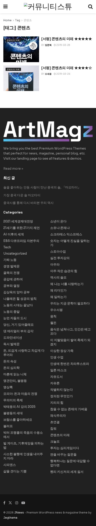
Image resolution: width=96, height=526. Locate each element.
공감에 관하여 (13, 279)
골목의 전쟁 (11, 273)
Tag (17, 20)
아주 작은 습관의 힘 (63, 271)
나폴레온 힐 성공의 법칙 (20, 299)
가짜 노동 (10, 260)
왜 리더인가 (58, 290)
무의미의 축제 (13, 400)
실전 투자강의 (60, 258)
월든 (53, 323)
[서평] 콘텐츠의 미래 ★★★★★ (66, 38)
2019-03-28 (63, 45)
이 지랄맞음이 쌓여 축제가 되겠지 (70, 342)
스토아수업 (58, 251)
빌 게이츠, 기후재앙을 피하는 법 (23, 445)
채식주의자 (58, 416)
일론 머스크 (58, 370)
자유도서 (56, 377)
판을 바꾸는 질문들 (63, 454)
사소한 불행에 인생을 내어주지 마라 (23, 456)
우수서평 (56, 310)
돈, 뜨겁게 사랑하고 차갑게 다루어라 (23, 353)
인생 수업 (56, 357)
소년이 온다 (58, 221)
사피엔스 (9, 465)
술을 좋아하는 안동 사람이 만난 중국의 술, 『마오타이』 (42, 187)
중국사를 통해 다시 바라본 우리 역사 (28, 203)
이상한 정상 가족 (61, 351)
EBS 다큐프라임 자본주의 (21, 241)
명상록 (8, 387)
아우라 (55, 264)
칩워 (53, 429)
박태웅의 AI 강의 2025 (19, 407)
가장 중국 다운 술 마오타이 (21, 195)
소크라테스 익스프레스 (66, 234)
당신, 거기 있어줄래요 (18, 325)
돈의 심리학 (11, 368)
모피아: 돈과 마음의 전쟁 (20, 394)
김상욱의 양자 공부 (16, 292)
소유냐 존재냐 (60, 228)
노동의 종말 (11, 312)
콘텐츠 (28, 20)
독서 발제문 (11, 344)
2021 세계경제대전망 (18, 221)
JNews (19, 512)
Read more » (13, 169)
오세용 (48, 73)
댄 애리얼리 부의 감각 (18, 331)
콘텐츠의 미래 (13, 40)
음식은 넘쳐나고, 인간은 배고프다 (70, 331)
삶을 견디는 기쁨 (15, 471)
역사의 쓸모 (58, 277)
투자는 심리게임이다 (64, 448)
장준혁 (48, 45)
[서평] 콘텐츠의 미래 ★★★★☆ (66, 67)
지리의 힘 (56, 403)
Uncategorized (15, 253)
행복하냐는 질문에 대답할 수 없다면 (70, 463)
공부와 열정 (11, 286)
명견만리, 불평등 (15, 381)
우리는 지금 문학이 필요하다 (70, 303)
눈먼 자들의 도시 (15, 318)
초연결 (55, 422)
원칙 (53, 316)
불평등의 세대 (13, 413)
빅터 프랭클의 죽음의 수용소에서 (23, 435)
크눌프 (55, 441)
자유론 (55, 383)
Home (7, 20)
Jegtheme (10, 517)
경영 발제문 (11, 266)
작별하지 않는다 (61, 390)
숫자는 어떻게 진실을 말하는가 (70, 243)
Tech (7, 247)
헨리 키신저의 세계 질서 (66, 472)
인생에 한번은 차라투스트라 (69, 364)
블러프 (8, 426)
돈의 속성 (10, 361)
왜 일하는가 (58, 297)
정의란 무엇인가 (61, 396)
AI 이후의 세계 (13, 234)
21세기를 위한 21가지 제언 (21, 228)
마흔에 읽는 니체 (15, 374)
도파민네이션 (12, 338)
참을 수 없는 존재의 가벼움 (68, 409)
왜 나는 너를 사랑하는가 (66, 284)
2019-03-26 (63, 73)
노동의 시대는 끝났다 (18, 305)
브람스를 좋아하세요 (17, 420)
